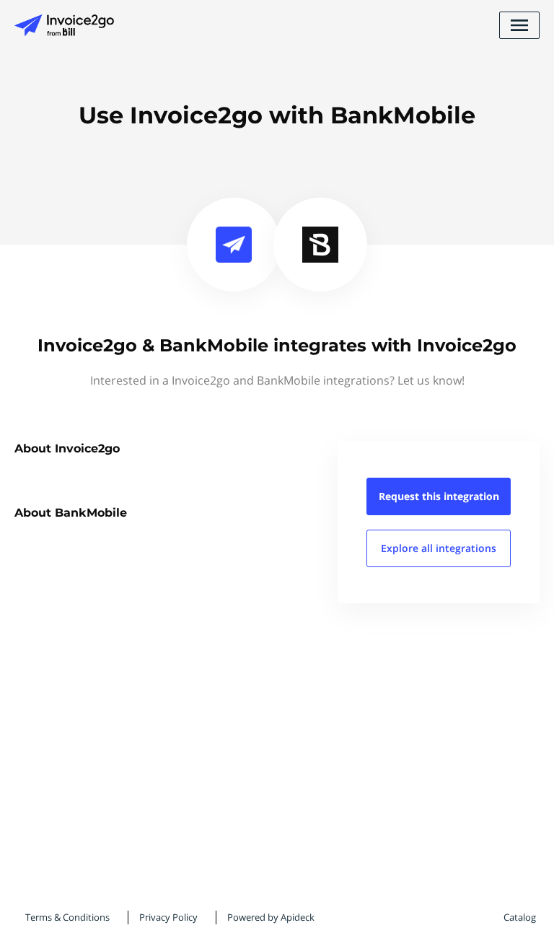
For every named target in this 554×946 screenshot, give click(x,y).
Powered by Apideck (271, 917)
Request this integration (439, 496)
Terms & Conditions (67, 917)
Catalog (520, 917)
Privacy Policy (168, 917)
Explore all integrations (438, 548)
